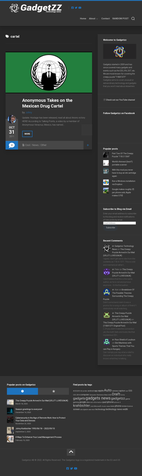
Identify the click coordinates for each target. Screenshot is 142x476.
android (91, 391)
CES (130, 390)
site (81, 409)
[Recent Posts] (22, 391)
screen (76, 409)
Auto (108, 390)
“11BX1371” (120, 77)
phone (118, 405)
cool (110, 395)
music (104, 406)
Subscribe (110, 227)
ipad (104, 402)
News (35, 145)
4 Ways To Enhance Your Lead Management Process (39, 437)
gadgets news (98, 398)
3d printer (84, 391)
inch (91, 402)
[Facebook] (72, 7)
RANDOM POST (120, 18)
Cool (27, 145)
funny (123, 395)
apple (101, 390)
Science (130, 406)
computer (84, 394)
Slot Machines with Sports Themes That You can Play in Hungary (118, 346)
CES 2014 (76, 395)
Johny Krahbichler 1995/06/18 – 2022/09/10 (35, 428)
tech (93, 409)
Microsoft (97, 406)
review (124, 406)
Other (44, 145)
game (127, 399)
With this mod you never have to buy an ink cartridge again (124, 173)
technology (100, 409)
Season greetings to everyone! (29, 409)
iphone (110, 402)
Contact (105, 18)
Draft (116, 394)
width (125, 409)
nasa (108, 406)
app (96, 390)
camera (115, 391)
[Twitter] (76, 7)
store (90, 409)
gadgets (79, 398)
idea (88, 402)
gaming (76, 402)
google (82, 402)
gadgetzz (118, 398)
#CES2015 (76, 391)
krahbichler (81, 406)
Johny (28, 112)
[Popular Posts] (53, 391)
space (85, 409)
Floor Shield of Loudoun (125, 340)
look (92, 406)
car (127, 391)
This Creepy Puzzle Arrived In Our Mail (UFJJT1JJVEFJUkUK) (119, 252)
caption (121, 391)
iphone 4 (117, 402)
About (92, 18)
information (97, 402)
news (112, 406)
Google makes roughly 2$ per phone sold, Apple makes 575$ (123, 192)
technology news (114, 409)
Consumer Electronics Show (98, 395)
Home (83, 18)
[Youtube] (79, 7)
